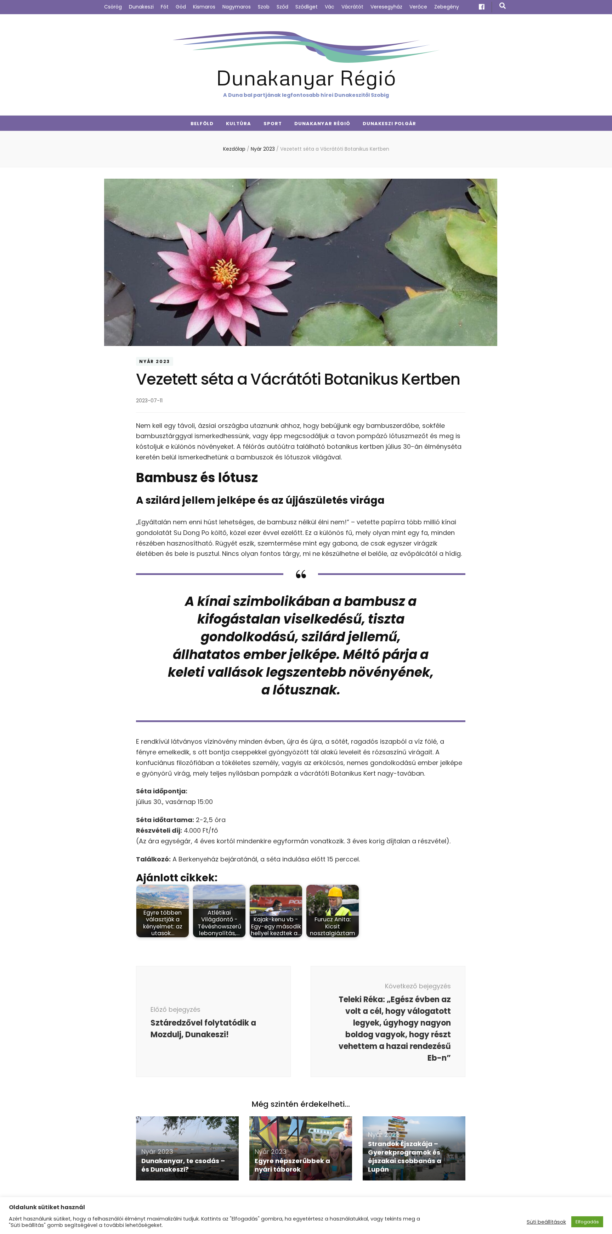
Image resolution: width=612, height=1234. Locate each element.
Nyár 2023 (154, 361)
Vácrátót (352, 6)
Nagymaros (236, 6)
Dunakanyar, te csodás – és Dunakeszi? (183, 1165)
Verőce (418, 6)
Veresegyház (386, 6)
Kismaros (204, 6)
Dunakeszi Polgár (389, 123)
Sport (273, 123)
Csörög (113, 6)
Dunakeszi (141, 6)
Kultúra (238, 123)
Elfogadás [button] (587, 1221)
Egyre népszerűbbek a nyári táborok (292, 1165)
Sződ (282, 6)
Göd (181, 6)
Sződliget (306, 6)
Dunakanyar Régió (306, 77)
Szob (264, 6)
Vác (329, 6)
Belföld (202, 123)
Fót (165, 6)
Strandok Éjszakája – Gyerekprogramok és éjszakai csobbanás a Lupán (404, 1156)
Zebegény (446, 6)
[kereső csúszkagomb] (502, 5)
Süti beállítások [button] (546, 1222)
